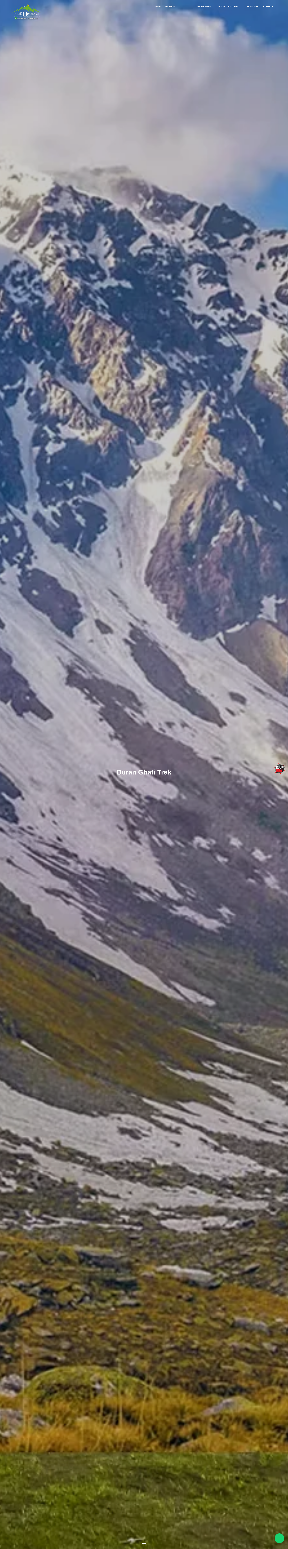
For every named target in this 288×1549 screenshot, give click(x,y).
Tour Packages (202, 6)
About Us (170, 6)
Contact (268, 6)
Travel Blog (252, 6)
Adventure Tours (228, 6)
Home (158, 6)
